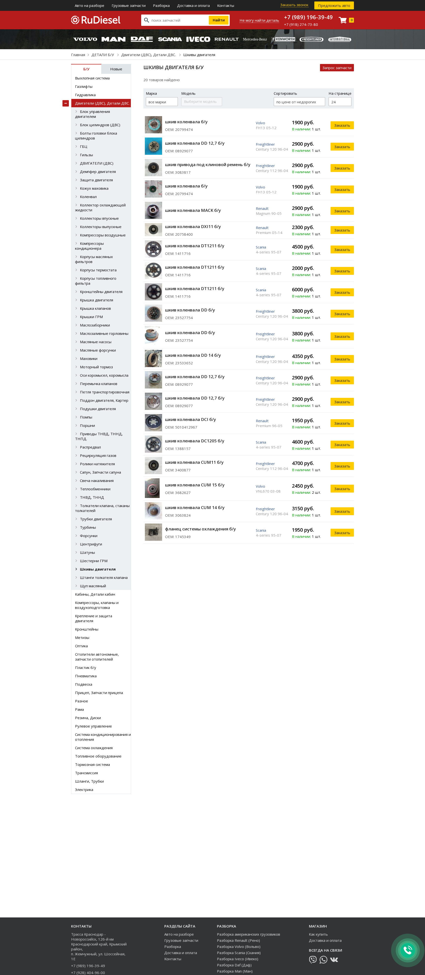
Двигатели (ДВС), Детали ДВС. (149, 54)
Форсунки (88, 535)
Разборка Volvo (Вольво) (238, 946)
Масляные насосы (95, 341)
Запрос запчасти (336, 67)
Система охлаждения (94, 747)
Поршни (87, 425)
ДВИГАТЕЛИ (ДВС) (96, 163)
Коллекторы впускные (99, 218)
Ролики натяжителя (97, 463)
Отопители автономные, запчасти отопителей (97, 657)
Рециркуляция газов (98, 455)
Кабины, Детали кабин (95, 594)
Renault (262, 208)
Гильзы (86, 154)
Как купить (318, 934)
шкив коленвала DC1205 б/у (194, 441)
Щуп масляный (93, 585)
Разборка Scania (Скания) (239, 952)
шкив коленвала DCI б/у (190, 419)
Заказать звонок (294, 4)
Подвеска (83, 684)
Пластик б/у (85, 667)
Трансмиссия (86, 772)
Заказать (342, 125)
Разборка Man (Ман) (235, 971)
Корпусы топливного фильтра (95, 281)
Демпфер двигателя (98, 171)
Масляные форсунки (98, 350)
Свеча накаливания (97, 480)
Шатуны (87, 552)
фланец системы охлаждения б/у (200, 529)
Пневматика (86, 675)
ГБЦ (83, 146)
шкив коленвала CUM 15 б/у (195, 485)
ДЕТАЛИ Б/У (103, 54)
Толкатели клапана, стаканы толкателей (102, 508)
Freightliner (265, 144)
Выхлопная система (92, 78)
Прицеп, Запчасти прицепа (99, 692)
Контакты (225, 5)
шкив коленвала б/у (186, 121)
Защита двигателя (96, 179)
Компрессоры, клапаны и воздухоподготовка (97, 605)
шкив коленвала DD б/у (190, 310)
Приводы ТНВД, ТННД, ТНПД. (99, 436)
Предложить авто (334, 5)
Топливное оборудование (98, 756)
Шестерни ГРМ (93, 560)
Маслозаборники (95, 325)
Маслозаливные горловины (104, 333)
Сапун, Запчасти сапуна (100, 472)
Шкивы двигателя (98, 569)
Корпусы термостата (98, 269)
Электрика (84, 789)
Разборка (161, 5)
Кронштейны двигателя (101, 291)
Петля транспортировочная (104, 391)
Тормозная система (92, 764)
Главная (78, 54)
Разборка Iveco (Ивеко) (237, 958)
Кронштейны (86, 629)
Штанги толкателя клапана (104, 577)
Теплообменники (95, 488)
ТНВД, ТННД (92, 497)
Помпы (86, 417)
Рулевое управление (93, 726)
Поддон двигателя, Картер (104, 400)
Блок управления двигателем (92, 114)
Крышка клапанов (95, 308)
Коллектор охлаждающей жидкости (100, 207)
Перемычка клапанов (98, 383)
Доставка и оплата (193, 5)
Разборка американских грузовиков (248, 934)
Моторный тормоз (96, 366)
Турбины (88, 527)
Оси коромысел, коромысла (104, 375)
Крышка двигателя (96, 299)
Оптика (81, 645)
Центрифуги (91, 544)
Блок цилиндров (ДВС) (100, 124)
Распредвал (90, 447)
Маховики (88, 358)
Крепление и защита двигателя (93, 618)
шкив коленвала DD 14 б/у (193, 355)
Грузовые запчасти (129, 5)
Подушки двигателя (98, 408)
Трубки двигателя (96, 518)
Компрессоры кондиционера (89, 246)
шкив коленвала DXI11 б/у (193, 226)
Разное (81, 700)
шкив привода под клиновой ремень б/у (207, 164)
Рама (79, 709)
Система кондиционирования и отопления (103, 737)
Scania (261, 247)
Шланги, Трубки (89, 781)
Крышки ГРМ (91, 316)
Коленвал (88, 196)
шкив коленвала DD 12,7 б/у (195, 143)
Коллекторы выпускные (100, 226)
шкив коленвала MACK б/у (193, 210)
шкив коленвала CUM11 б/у (194, 462)
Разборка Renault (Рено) (238, 940)
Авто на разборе (89, 5)
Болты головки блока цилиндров (96, 135)
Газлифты (83, 86)
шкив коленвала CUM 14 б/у (195, 507)
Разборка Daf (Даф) (234, 964)
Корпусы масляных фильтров (94, 259)
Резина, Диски (88, 717)
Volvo (260, 122)
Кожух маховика (94, 188)
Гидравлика (85, 94)
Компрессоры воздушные (103, 234)
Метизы (82, 637)
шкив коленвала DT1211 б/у (194, 245)
